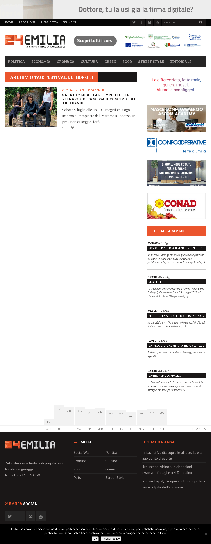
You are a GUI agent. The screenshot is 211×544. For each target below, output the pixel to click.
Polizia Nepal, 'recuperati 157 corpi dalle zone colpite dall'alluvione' (173, 484)
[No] (206, 534)
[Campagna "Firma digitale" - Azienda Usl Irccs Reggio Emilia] (135, 48)
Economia (41, 61)
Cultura (89, 61)
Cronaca (66, 61)
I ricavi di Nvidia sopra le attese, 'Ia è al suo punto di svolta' (172, 455)
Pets (77, 477)
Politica (16, 61)
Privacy (70, 22)
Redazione (27, 22)
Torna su (196, 429)
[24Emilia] (35, 41)
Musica (80, 90)
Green (110, 61)
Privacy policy (111, 538)
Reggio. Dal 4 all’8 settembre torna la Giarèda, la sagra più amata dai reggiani (177, 316)
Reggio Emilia (95, 90)
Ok (95, 538)
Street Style (151, 61)
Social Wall (82, 452)
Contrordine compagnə (165, 376)
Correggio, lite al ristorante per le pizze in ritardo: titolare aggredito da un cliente (177, 346)
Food (127, 61)
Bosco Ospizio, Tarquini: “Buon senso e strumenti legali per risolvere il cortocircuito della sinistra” (177, 248)
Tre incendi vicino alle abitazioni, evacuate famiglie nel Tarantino (167, 469)
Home (9, 22)
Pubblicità (49, 22)
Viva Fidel (155, 282)
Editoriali (180, 61)
